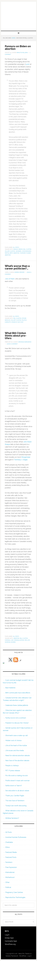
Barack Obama (18, 249)
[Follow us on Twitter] (10, 659)
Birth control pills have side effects (17, 693)
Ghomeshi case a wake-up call (16, 735)
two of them (10, 279)
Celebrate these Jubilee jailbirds (16, 705)
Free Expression (11, 867)
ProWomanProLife (18, 15)
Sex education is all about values (17, 791)
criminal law (9, 640)
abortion (16, 638)
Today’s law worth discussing (15, 806)
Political (8, 887)
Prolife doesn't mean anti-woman (17, 780)
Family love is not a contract (15, 718)
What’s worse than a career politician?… (17, 267)
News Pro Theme (24, 953)
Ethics (7, 847)
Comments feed (11, 941)
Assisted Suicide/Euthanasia (15, 837)
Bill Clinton (27, 249)
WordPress (22, 956)
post (28, 64)
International (9, 872)
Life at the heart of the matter (16, 745)
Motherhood (9, 877)
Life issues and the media (14, 750)
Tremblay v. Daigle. (21, 460)
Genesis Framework (12, 956)
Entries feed (9, 938)
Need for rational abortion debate (17, 755)
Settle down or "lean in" (13, 786)
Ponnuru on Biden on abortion (18, 47)
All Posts (16, 247)
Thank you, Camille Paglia (14, 796)
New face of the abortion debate (17, 760)
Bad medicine (10, 688)
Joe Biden (18, 251)
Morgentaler (25, 457)
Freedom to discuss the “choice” (17, 723)
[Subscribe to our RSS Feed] (15, 659)
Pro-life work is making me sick (16, 775)
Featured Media (11, 852)
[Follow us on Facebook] (5, 664)
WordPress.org (10, 944)
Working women (10, 642)
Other (7, 882)
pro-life (27, 640)
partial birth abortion (12, 253)
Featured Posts (10, 857)
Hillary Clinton (10, 251)
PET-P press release (12, 770)
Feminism (8, 862)
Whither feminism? (12, 818)
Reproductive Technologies (15, 897)
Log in (7, 935)
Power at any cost (17, 322)
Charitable (9, 842)
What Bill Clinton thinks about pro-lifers (15, 336)
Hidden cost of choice (13, 740)
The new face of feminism (14, 801)
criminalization (19, 640)
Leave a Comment (12, 344)
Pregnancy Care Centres (14, 892)
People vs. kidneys (12, 765)
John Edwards (26, 251)
